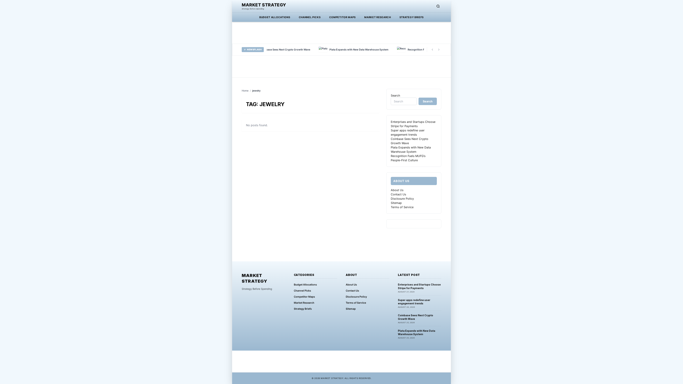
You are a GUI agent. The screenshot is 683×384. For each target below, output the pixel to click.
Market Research (377, 17)
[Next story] (438, 49)
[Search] (438, 6)
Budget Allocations (274, 17)
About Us (397, 190)
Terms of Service (402, 207)
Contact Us (398, 194)
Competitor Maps (342, 17)
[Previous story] (432, 49)
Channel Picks (310, 17)
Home (245, 90)
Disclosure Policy (402, 198)
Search (395, 95)
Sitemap (396, 203)
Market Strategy (264, 5)
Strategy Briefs (411, 17)
